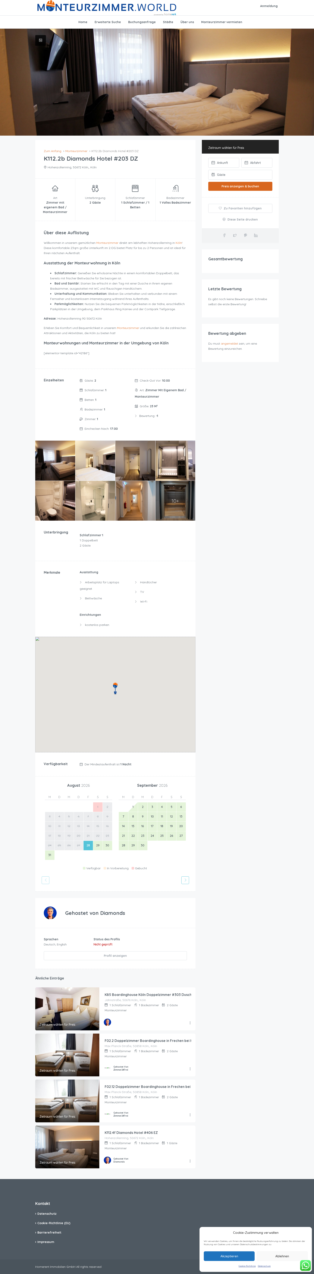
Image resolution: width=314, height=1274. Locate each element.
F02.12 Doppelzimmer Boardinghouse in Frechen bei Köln (152, 1086)
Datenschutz (264, 1266)
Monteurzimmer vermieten (221, 22)
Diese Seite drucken (242, 219)
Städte (168, 22)
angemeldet (229, 343)
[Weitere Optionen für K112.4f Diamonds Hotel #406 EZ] (190, 1161)
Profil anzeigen (115, 956)
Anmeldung (269, 6)
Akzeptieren (229, 1256)
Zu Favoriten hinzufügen (242, 208)
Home (82, 22)
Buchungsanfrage (142, 22)
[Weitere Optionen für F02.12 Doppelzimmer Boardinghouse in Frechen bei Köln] (190, 1115)
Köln (179, 243)
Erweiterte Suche (108, 22)
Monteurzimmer (107, 243)
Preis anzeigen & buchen (240, 186)
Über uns (187, 22)
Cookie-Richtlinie (247, 1266)
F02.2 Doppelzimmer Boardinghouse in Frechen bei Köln (151, 1040)
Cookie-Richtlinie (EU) (53, 1223)
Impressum (45, 1242)
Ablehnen (282, 1256)
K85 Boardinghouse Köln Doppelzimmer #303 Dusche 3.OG (154, 995)
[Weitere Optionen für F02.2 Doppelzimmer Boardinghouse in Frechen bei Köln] (190, 1069)
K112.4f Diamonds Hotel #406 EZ (131, 1132)
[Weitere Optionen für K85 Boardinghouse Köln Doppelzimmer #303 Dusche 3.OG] (190, 1023)
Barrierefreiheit (49, 1232)
